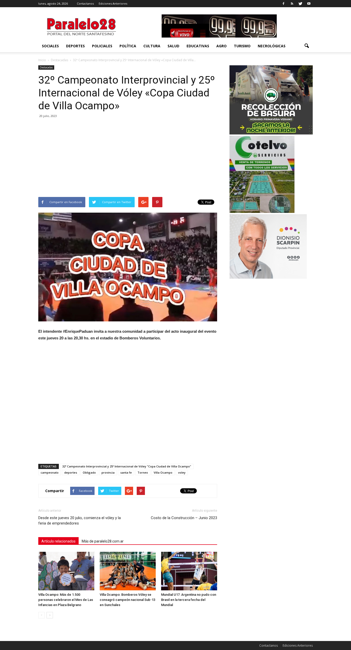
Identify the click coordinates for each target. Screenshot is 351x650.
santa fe (126, 472)
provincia (108, 472)
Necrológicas (271, 45)
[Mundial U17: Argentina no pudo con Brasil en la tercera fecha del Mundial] (189, 571)
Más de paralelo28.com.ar (103, 541)
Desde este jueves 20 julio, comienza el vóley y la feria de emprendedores (79, 521)
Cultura (151, 45)
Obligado (89, 472)
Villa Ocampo (163, 472)
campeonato (50, 472)
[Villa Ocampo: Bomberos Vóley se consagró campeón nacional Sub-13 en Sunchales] (128, 571)
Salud (173, 45)
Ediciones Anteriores (113, 3)
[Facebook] (283, 4)
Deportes (75, 45)
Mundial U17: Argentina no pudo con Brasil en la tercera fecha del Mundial (188, 600)
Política (127, 45)
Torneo (142, 472)
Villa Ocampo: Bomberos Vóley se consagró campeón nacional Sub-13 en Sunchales (127, 600)
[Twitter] (300, 4)
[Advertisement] (127, 158)
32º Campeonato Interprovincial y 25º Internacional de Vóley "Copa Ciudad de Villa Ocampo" (126, 466)
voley (182, 472)
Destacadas (46, 67)
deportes (70, 472)
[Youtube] (309, 4)
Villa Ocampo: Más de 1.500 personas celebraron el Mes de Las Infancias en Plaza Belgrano (65, 600)
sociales (50, 45)
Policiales (102, 45)
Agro (221, 45)
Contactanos (85, 3)
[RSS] (292, 4)
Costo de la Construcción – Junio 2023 (184, 518)
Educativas (198, 45)
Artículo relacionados (58, 541)
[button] (306, 46)
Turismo (242, 45)
